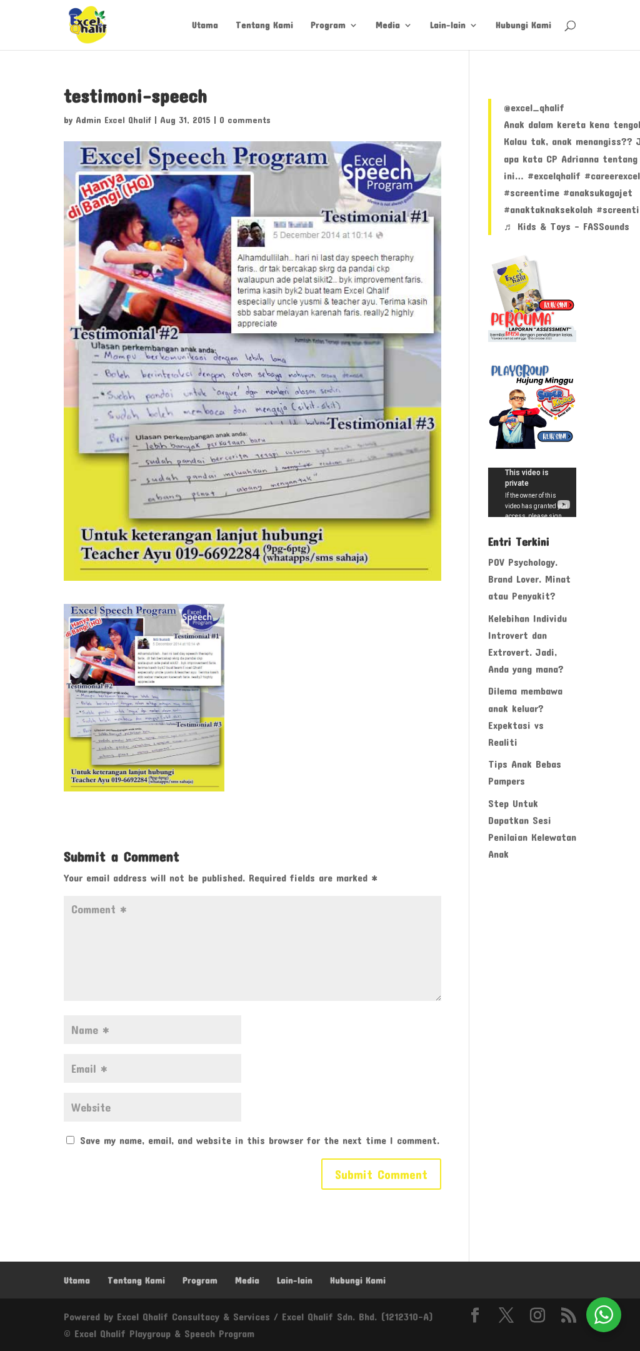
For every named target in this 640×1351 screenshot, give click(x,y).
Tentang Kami (264, 25)
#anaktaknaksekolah (548, 209)
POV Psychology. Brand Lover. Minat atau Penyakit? (529, 578)
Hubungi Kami (523, 25)
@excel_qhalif (534, 107)
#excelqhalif (554, 175)
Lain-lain (448, 25)
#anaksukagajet (597, 192)
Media (388, 25)
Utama (205, 25)
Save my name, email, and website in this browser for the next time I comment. (259, 1140)
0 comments (245, 119)
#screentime (531, 192)
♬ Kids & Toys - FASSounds (566, 226)
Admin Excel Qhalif (113, 119)
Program (328, 25)
